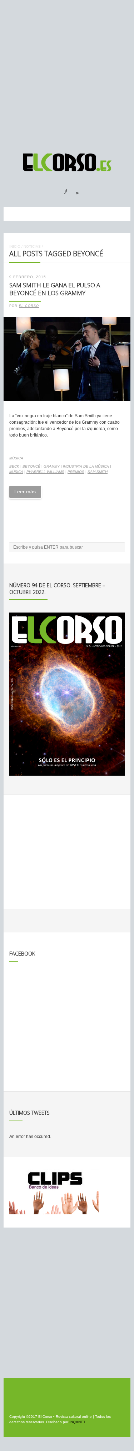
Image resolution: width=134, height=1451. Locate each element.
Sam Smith (98, 472)
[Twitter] (74, 189)
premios (76, 472)
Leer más (25, 491)
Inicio (14, 246)
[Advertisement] (67, 73)
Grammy (52, 466)
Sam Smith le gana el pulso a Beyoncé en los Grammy (54, 289)
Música (16, 458)
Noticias (32, 246)
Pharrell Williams (45, 472)
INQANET (77, 1422)
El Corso (29, 306)
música (16, 472)
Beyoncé (31, 466)
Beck (14, 466)
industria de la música (86, 466)
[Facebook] (61, 189)
